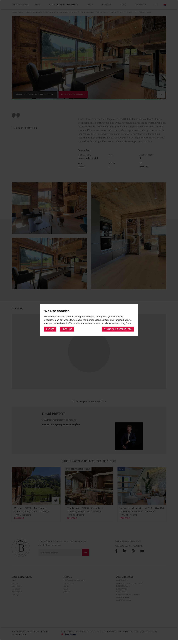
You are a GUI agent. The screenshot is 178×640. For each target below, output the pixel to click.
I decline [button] (67, 329)
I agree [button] (50, 329)
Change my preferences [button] (118, 329)
